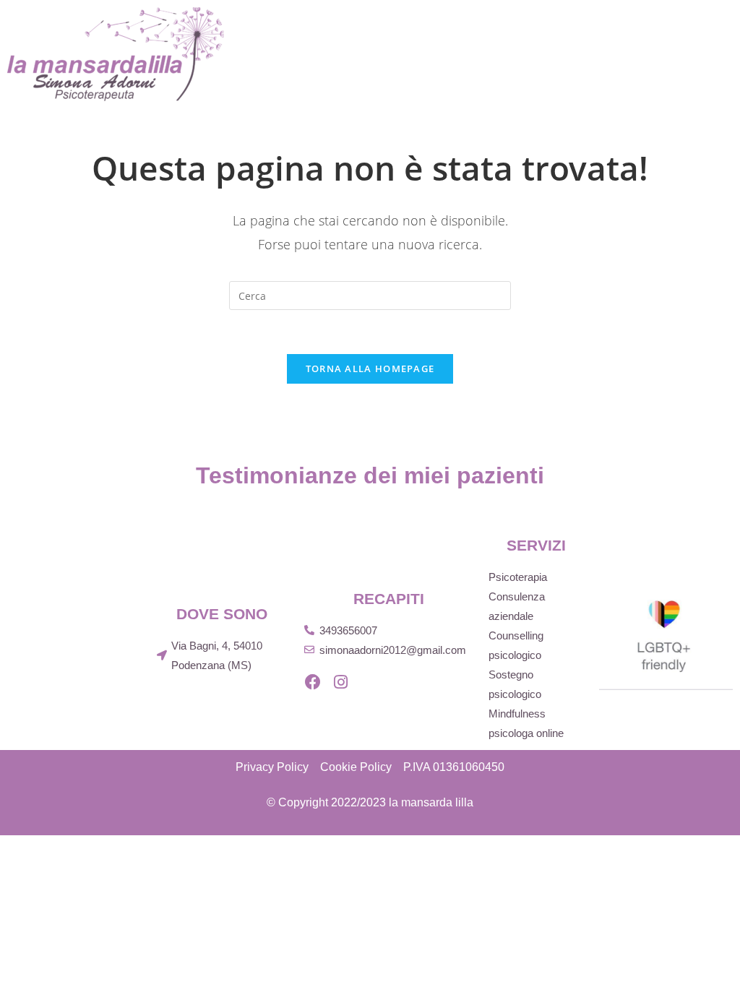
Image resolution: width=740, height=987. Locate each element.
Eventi (414, 72)
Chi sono (488, 28)
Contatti (547, 72)
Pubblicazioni (657, 28)
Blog (477, 72)
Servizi (564, 28)
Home (417, 28)
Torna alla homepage (370, 368)
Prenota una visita (663, 72)
